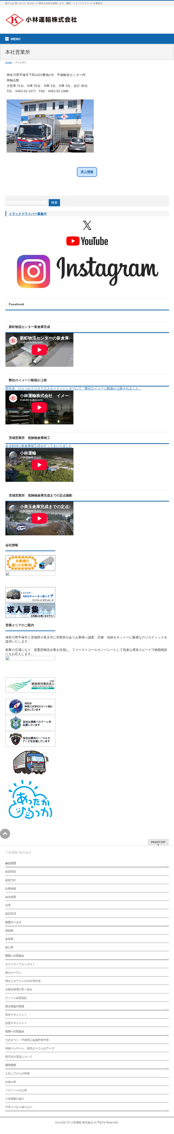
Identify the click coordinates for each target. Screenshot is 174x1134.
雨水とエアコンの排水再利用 (23, 981)
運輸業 (9, 930)
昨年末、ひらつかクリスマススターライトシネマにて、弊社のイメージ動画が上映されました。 (73, 388)
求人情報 (87, 172)
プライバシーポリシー (18, 1107)
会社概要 (10, 863)
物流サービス (13, 922)
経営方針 (10, 880)
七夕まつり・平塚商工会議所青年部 (27, 1040)
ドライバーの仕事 (16, 1090)
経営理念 (10, 871)
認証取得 (10, 913)
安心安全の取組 (14, 1006)
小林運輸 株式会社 (81, 1122)
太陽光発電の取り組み (18, 989)
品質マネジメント (16, 1023)
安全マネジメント (16, 1014)
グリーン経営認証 (16, 998)
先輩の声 (10, 1082)
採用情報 (10, 1065)
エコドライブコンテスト (20, 964)
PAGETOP (158, 841)
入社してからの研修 (17, 1073)
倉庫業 (9, 939)
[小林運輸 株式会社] (43, 22)
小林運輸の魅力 (14, 1099)
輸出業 (9, 947)
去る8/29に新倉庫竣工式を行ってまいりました (38, 446)
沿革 (8, 905)
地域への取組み (14, 1031)
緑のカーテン (13, 972)
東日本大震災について (18, 1057)
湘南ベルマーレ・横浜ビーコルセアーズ (29, 1048)
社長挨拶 (10, 888)
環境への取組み (14, 956)
